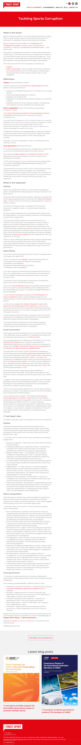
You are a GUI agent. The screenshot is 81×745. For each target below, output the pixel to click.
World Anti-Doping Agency (32, 86)
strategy (24, 259)
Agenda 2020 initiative (11, 342)
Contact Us (73, 7)
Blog (66, 7)
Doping (9, 67)
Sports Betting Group (20, 286)
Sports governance (29, 618)
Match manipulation (13, 69)
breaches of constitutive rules (33, 47)
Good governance (10, 146)
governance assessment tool (38, 353)
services (23, 583)
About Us (59, 7)
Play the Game (34, 337)
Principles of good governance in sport (28, 163)
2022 (45, 365)
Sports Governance (34, 7)
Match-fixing (14, 618)
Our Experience (48, 7)
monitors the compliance (21, 234)
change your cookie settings (13, 739)
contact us (15, 621)
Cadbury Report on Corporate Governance (29, 154)
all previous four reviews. (18, 361)
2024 (32, 357)
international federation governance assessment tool (25, 588)
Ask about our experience (41, 638)
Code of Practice (42, 290)
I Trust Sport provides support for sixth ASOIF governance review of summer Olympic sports (19, 708)
